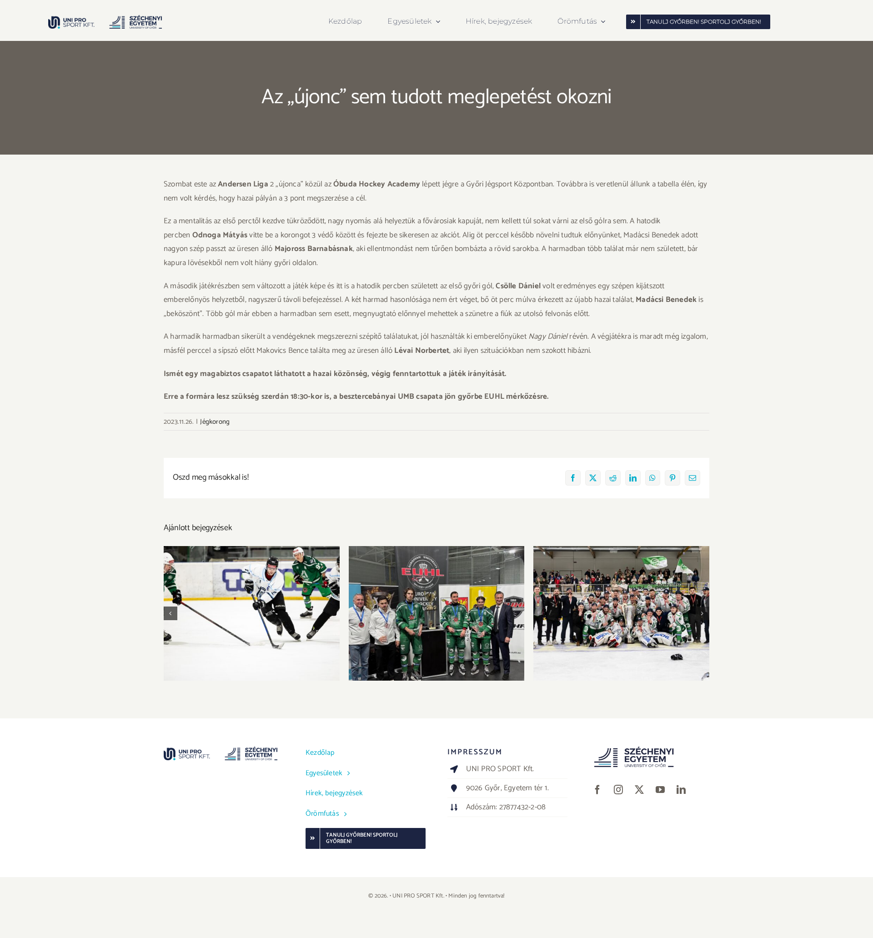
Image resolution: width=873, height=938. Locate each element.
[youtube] (660, 790)
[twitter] (639, 790)
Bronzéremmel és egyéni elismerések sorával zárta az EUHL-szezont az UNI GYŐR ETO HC (437, 600)
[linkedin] (681, 790)
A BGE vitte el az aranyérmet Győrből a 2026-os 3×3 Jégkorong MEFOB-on (252, 600)
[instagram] (618, 790)
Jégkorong (215, 421)
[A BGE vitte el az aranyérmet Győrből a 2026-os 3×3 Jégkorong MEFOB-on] (252, 613)
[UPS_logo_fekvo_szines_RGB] (105, 18)
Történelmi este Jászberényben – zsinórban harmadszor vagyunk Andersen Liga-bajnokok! (621, 595)
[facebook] (597, 790)
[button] (170, 613)
